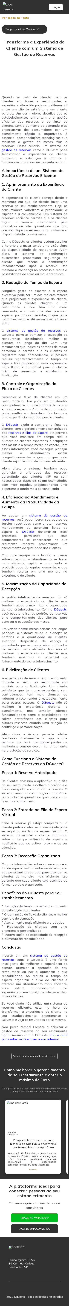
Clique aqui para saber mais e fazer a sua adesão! (34, 1037)
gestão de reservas (16, 150)
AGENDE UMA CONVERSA (34, 1228)
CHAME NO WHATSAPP (35, 1217)
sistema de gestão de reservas (34, 330)
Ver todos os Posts (15, 17)
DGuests (12, 424)
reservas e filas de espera (28, 433)
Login (56, 7)
